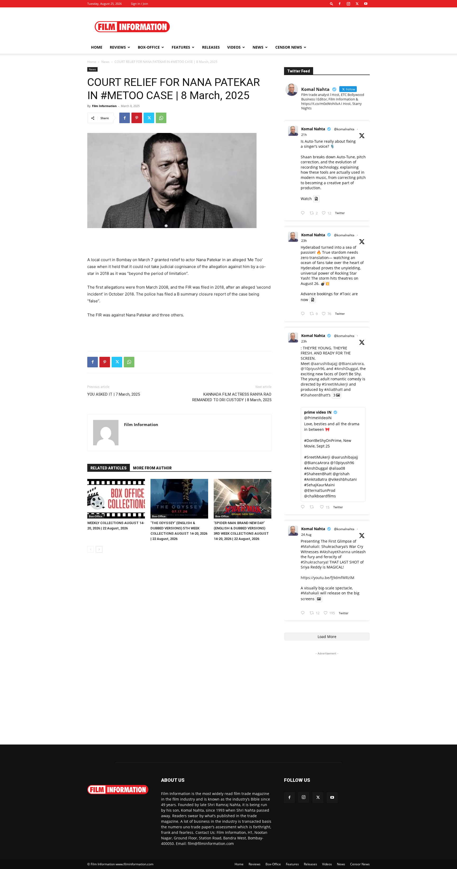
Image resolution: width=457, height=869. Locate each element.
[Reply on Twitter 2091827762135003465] (303, 314)
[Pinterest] (136, 118)
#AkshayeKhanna (335, 551)
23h (304, 240)
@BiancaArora (351, 363)
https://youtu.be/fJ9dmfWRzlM (327, 577)
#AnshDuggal (346, 368)
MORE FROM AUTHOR (152, 468)
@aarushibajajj (324, 363)
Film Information (104, 106)
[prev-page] (90, 549)
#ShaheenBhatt (314, 394)
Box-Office (95, 516)
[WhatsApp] (161, 118)
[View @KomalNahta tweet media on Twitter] (316, 199)
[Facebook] (340, 3)
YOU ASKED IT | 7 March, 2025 (113, 394)
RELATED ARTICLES (108, 468)
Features (181, 47)
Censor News (288, 47)
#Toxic (345, 293)
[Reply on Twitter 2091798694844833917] (303, 613)
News (258, 47)
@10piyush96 (313, 368)
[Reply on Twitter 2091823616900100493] (303, 507)
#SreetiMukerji (335, 384)
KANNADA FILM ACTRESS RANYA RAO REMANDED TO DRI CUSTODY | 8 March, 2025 (231, 397)
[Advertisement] (273, 27)
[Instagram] (348, 3)
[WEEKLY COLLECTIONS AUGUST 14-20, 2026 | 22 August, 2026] (116, 499)
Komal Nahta (313, 128)
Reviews (118, 47)
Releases (211, 47)
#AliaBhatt (333, 389)
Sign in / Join (139, 4)
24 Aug (306, 534)
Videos (234, 47)
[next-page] (99, 549)
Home (96, 47)
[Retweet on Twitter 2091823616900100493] (313, 507)
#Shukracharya (314, 562)
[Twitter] (357, 3)
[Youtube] (366, 3)
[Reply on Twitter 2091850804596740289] (303, 213)
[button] (332, 4)
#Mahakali (310, 546)
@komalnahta (344, 129)
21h (304, 134)
